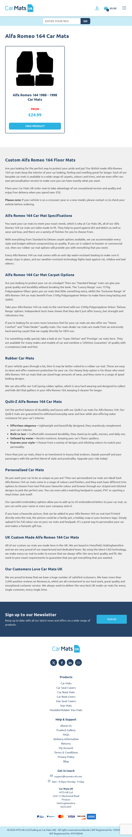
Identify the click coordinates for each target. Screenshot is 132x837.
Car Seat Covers (66, 687)
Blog (66, 761)
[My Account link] (97, 8)
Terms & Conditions (66, 752)
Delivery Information (66, 739)
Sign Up (111, 619)
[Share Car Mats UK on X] (53, 662)
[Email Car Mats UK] (78, 662)
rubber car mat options (36, 247)
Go (85, 21)
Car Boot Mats (66, 692)
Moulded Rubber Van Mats (66, 710)
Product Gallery (66, 730)
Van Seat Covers (66, 701)
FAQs (66, 734)
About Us (66, 725)
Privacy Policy (66, 756)
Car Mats (66, 683)
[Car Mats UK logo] (66, 649)
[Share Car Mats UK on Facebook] (61, 662)
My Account (66, 747)
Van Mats (66, 705)
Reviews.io (43, 581)
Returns (66, 743)
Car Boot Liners (66, 696)
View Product (35, 126)
